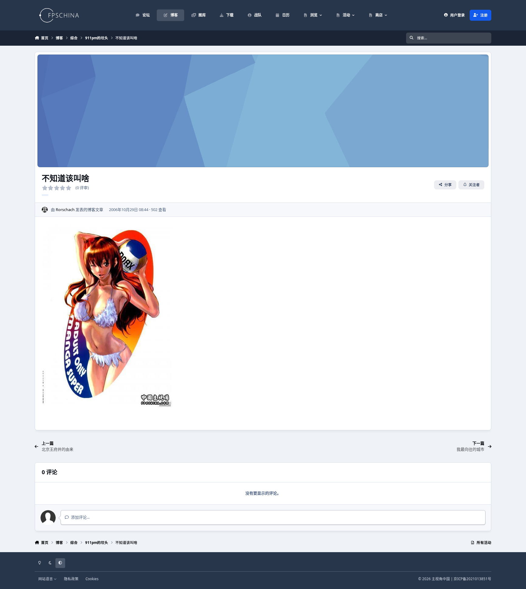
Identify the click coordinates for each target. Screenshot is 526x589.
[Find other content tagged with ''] (45, 195)
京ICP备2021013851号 (472, 578)
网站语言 (46, 578)
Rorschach (65, 209)
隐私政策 (71, 578)
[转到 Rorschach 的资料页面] (45, 210)
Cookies (92, 578)
